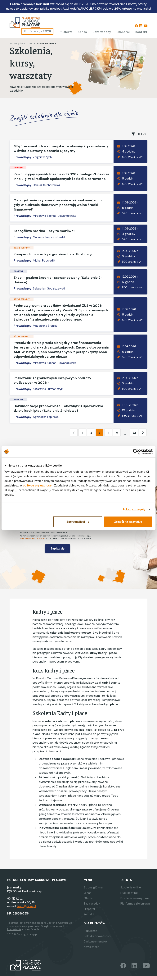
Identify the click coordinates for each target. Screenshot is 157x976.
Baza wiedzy (102, 32)
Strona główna (17, 43)
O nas (82, 32)
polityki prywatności (28, 926)
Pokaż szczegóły (134, 509)
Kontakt (141, 32)
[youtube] (145, 25)
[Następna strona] (142, 432)
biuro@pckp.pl (26, 906)
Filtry (141, 134)
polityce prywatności (37, 485)
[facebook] (136, 25)
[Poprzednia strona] (73, 432)
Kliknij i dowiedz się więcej (32, 538)
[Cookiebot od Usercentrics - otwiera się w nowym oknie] (136, 451)
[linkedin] (140, 25)
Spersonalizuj (75, 521)
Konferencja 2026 (37, 31)
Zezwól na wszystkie (128, 521)
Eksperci (123, 32)
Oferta (67, 32)
